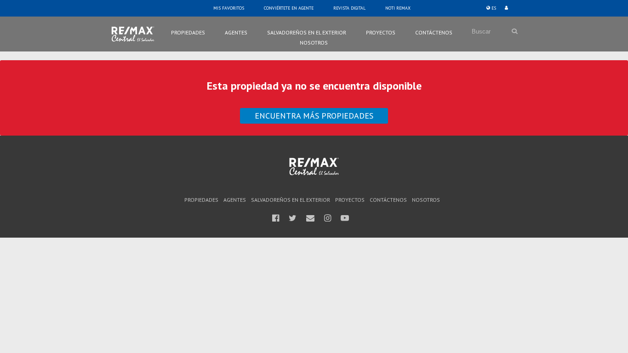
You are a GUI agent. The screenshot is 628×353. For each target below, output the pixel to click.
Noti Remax (398, 8)
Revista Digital (349, 8)
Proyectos (380, 32)
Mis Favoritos (228, 8)
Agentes (236, 32)
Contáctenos (433, 32)
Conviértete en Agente (289, 8)
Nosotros (314, 42)
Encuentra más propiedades (314, 115)
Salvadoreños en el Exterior (306, 32)
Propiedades (188, 32)
